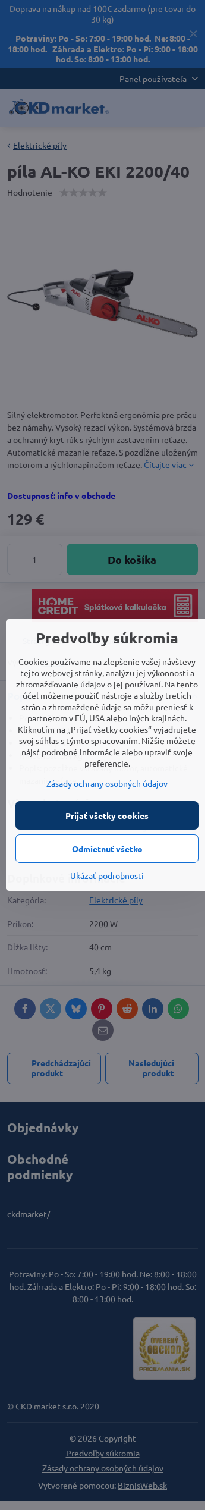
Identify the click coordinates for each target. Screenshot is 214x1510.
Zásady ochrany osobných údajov (107, 783)
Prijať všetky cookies (107, 815)
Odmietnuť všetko (107, 848)
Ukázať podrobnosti (107, 875)
